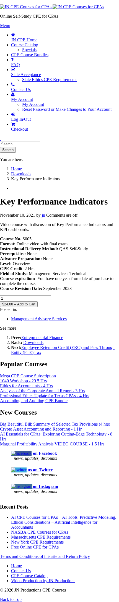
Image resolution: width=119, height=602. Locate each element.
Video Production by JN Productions (43, 580)
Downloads (33, 342)
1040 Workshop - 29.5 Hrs (23, 380)
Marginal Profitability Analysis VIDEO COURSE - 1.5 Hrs (52, 444)
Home (16, 565)
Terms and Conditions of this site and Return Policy (45, 556)
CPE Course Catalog (29, 575)
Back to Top (11, 599)
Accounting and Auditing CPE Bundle (34, 400)
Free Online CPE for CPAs (35, 547)
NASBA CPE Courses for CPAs (39, 532)
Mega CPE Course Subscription (28, 375)
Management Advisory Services (39, 318)
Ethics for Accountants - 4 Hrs (26, 385)
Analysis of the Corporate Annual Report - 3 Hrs (42, 390)
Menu (5, 25)
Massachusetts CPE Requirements (41, 537)
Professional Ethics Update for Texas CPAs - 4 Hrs (44, 395)
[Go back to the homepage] (52, 6)
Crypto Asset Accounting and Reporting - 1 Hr (41, 429)
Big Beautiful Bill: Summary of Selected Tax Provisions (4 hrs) (55, 424)
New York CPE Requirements (37, 542)
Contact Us (21, 570)
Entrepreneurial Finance (42, 337)
